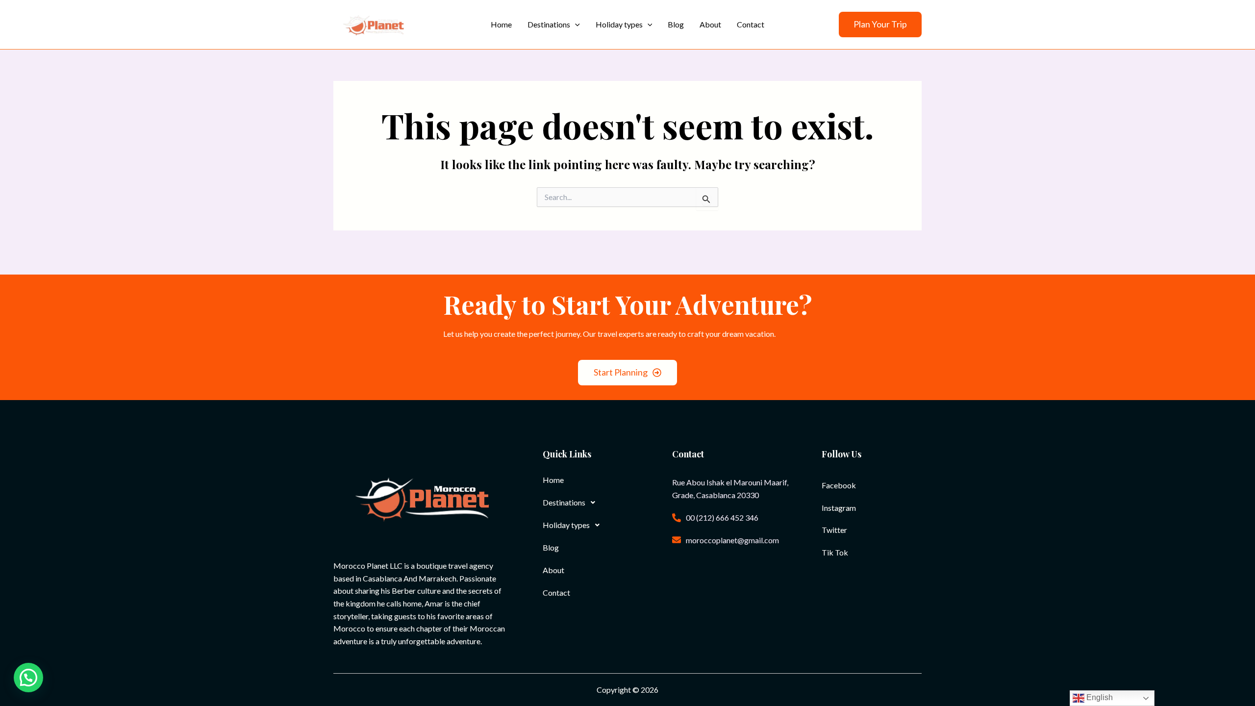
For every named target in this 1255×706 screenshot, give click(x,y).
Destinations (564, 502)
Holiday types (566, 525)
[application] (575, 24)
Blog (551, 547)
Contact (556, 592)
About (553, 570)
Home (553, 479)
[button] (880, 24)
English (1098, 697)
